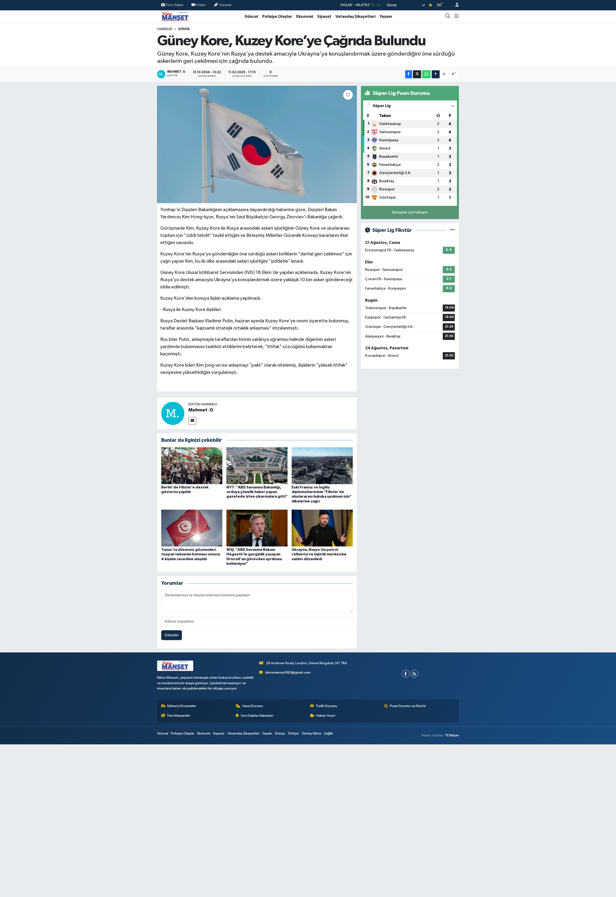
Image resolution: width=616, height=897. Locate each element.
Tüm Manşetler (178, 715)
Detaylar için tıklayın (410, 212)
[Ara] (447, 16)
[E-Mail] (192, 421)
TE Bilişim (452, 735)
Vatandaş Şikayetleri (355, 16)
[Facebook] (406, 674)
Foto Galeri (174, 5)
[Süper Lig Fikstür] (452, 230)
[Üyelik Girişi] (455, 5)
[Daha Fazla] (436, 74)
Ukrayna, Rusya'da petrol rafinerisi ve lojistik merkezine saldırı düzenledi (319, 554)
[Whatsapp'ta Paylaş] (426, 74)
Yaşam (385, 16)
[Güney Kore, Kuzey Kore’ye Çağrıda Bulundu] (257, 144)
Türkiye (293, 733)
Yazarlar (225, 5)
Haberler (164, 29)
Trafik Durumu (326, 706)
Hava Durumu (252, 706)
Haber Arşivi (325, 715)
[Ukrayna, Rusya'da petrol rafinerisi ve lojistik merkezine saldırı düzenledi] (322, 528)
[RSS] (414, 674)
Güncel (251, 16)
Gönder (172, 635)
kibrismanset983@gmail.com (287, 672)
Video (201, 5)
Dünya (184, 29)
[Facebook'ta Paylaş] (408, 74)
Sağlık (328, 733)
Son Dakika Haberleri (257, 715)
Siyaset (324, 16)
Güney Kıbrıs (311, 733)
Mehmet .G (200, 410)
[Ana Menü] (456, 16)
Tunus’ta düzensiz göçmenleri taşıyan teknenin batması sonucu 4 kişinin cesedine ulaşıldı (190, 554)
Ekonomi (304, 16)
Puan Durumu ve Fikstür (408, 706)
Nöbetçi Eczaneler (181, 706)
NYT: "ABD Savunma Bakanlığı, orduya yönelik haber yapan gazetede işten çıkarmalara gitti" (257, 491)
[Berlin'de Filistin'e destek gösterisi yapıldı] (191, 466)
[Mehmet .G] (172, 413)
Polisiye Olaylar (277, 16)
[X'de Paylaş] (417, 74)
